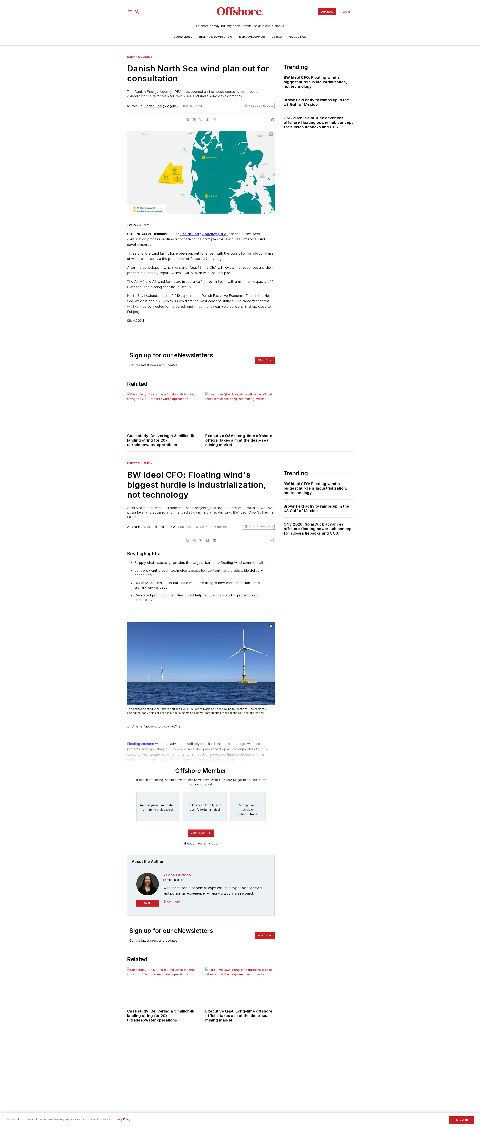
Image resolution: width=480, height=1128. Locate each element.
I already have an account (200, 843)
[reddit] (207, 120)
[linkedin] (194, 120)
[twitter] (201, 120)
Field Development (252, 36)
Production (297, 36)
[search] (137, 12)
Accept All (462, 1120)
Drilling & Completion (215, 36)
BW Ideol (177, 527)
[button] (130, 12)
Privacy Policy (122, 1119)
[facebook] (187, 120)
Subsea (277, 36)
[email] (214, 120)
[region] (240, 1120)
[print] (273, 120)
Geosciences (183, 36)
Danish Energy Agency (161, 106)
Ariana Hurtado (138, 527)
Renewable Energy (139, 56)
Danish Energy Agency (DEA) (204, 234)
